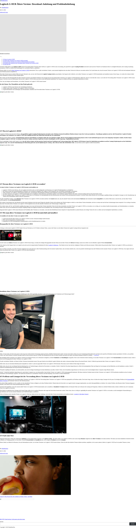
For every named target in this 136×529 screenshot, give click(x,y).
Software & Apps (4, 12)
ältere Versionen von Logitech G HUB (20, 70)
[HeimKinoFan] (4, 0)
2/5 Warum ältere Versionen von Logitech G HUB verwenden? (15, 60)
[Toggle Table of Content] (1, 56)
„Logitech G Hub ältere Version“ (81, 394)
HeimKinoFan (5, 7)
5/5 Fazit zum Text (6, 64)
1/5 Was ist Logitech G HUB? (9, 59)
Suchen (1, 521)
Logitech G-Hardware (53, 245)
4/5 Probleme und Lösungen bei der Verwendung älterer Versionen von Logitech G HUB (20, 63)
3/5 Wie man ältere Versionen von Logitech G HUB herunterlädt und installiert (18, 61)
